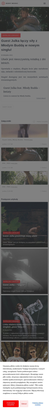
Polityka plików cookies (37, 404)
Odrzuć (24, 404)
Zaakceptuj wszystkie (11, 404)
